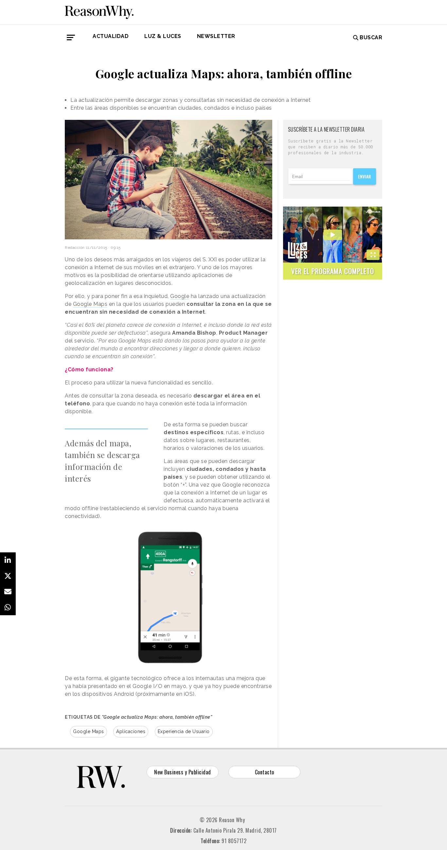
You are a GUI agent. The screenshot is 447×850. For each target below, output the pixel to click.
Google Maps (90, 304)
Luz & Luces (162, 36)
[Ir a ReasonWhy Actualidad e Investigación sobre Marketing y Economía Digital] (99, 11)
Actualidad (111, 36)
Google (179, 296)
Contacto (264, 772)
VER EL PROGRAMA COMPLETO (332, 271)
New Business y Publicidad (182, 772)
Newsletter (216, 36)
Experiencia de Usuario (184, 731)
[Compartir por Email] (8, 592)
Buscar (371, 37)
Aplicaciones (130, 731)
